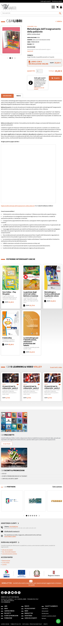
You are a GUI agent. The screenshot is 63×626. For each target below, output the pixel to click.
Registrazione (6, 560)
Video (6, 608)
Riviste (27, 606)
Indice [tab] (18, 96)
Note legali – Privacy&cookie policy (32, 624)
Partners (44, 618)
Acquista (56, 78)
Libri (5, 606)
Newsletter (29, 613)
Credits (45, 624)
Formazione (8, 618)
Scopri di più (6, 444)
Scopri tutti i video (56, 367)
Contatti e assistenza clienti (49, 616)
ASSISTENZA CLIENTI (10, 536)
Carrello (4, 564)
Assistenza (28, 615)
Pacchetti (7, 613)
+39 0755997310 (13, 526)
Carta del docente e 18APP (10, 479)
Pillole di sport (30, 608)
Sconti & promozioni (11, 615)
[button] (53, 7)
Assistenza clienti (57, 1)
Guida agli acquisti (46, 1)
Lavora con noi (5, 624)
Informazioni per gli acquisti (39, 88)
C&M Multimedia (9, 611)
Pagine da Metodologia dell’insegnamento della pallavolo (18, 206)
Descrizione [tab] (7, 96)
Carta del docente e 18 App (9, 553)
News (26, 611)
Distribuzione (45, 613)
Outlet (4, 473)
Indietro (59, 21)
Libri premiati (45, 611)
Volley (35, 26)
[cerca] (60, 13)
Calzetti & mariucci (51, 606)
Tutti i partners (57, 487)
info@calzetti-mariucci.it (11, 531)
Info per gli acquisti (7, 549)
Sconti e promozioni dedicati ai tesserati (14, 476)
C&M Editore (45, 608)
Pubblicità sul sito (16, 624)
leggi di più (30, 51)
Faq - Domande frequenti (9, 551)
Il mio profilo (5, 562)
